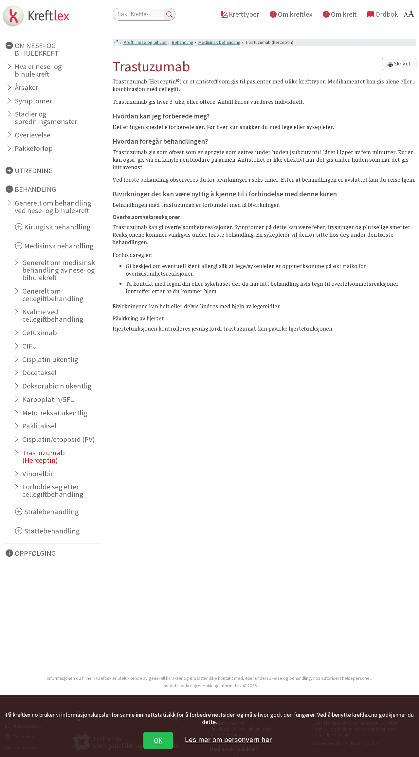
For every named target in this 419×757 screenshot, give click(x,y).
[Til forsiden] (51, 16)
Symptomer (33, 100)
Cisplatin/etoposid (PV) (58, 439)
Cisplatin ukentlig (50, 359)
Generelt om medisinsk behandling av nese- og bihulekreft (58, 270)
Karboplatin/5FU (48, 399)
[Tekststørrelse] (409, 15)
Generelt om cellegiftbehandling (52, 294)
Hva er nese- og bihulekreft (38, 70)
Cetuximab (39, 332)
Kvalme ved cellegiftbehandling (52, 315)
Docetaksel (39, 372)
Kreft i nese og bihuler (145, 42)
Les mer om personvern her (228, 739)
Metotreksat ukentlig (54, 412)
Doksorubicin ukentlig (57, 385)
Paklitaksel (39, 425)
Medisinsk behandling (219, 42)
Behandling (182, 42)
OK (158, 740)
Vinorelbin (38, 473)
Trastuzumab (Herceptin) (43, 456)
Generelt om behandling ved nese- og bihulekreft (53, 206)
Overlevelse (32, 134)
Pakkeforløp (34, 148)
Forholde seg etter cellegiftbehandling (52, 490)
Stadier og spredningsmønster (46, 117)
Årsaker (26, 87)
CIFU (29, 346)
